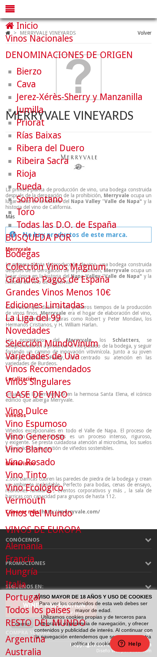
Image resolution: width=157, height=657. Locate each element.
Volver (145, 33)
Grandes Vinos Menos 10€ (58, 292)
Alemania (24, 546)
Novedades (27, 330)
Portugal (22, 597)
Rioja (26, 173)
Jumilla (29, 109)
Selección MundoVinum (51, 343)
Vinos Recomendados (48, 369)
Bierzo (29, 71)
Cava (26, 84)
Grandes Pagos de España (57, 279)
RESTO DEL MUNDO (45, 623)
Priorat (30, 122)
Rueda (29, 186)
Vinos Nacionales (39, 38)
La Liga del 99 (33, 318)
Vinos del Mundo (38, 513)
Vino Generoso (35, 436)
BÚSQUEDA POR (38, 237)
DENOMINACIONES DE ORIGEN (69, 55)
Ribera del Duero (50, 148)
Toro (25, 212)
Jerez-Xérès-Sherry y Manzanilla (79, 97)
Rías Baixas (38, 135)
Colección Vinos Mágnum (55, 266)
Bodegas (22, 254)
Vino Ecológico (34, 487)
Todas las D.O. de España (66, 224)
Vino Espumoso (36, 424)
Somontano (39, 199)
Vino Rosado (30, 462)
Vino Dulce (26, 411)
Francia (19, 559)
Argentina (25, 639)
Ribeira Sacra (42, 161)
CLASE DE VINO (36, 394)
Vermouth (25, 500)
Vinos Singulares (38, 382)
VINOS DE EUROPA (43, 529)
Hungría (21, 571)
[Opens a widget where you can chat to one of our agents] (130, 644)
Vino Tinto (26, 475)
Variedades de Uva (42, 356)
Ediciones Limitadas (44, 305)
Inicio (26, 25)
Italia (15, 584)
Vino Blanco (28, 449)
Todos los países (37, 610)
